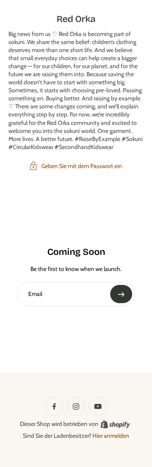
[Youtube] (98, 406)
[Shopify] (115, 424)
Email (35, 293)
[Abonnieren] (121, 294)
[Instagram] (76, 406)
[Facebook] (54, 406)
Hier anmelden (110, 435)
